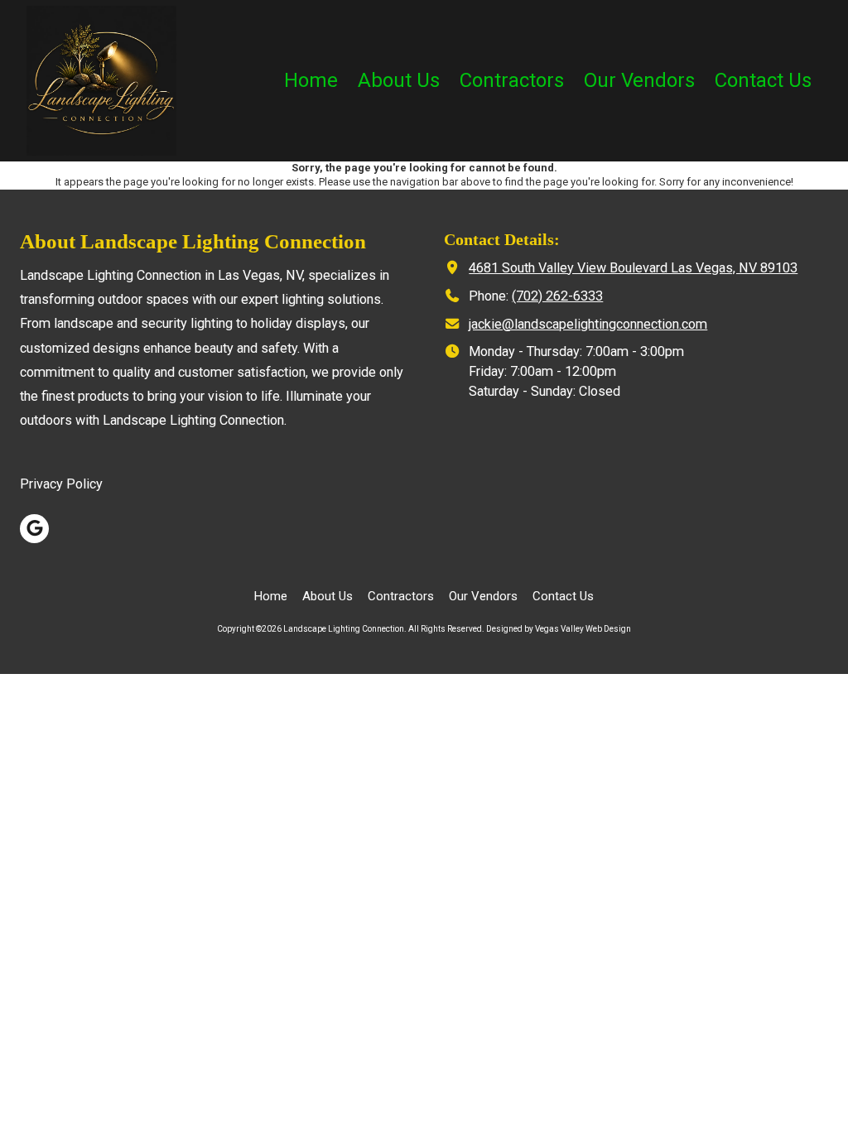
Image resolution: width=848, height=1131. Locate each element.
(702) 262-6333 (557, 296)
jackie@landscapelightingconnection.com (588, 324)
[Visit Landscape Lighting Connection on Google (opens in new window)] (34, 528)
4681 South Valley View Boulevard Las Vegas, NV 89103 (633, 268)
